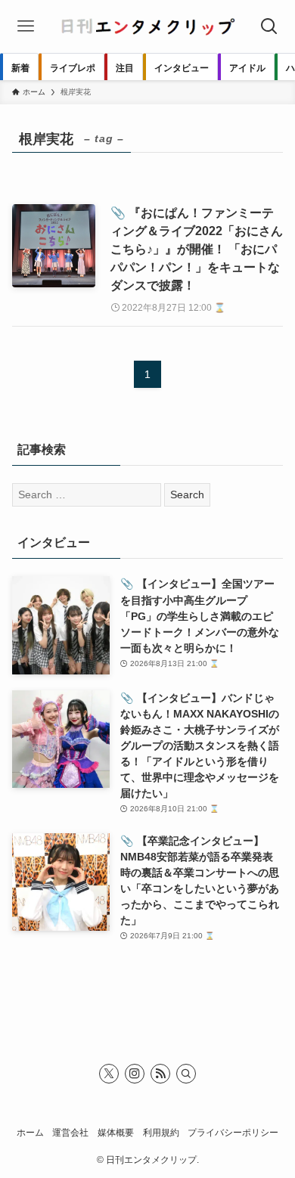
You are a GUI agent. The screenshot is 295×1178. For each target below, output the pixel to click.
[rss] (160, 1073)
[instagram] (134, 1073)
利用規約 (161, 1132)
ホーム (30, 1132)
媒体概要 (116, 1132)
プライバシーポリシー (233, 1132)
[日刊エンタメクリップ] (147, 26)
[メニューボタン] (25, 26)
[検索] (186, 1073)
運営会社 (70, 1132)
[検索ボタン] (269, 26)
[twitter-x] (109, 1073)
